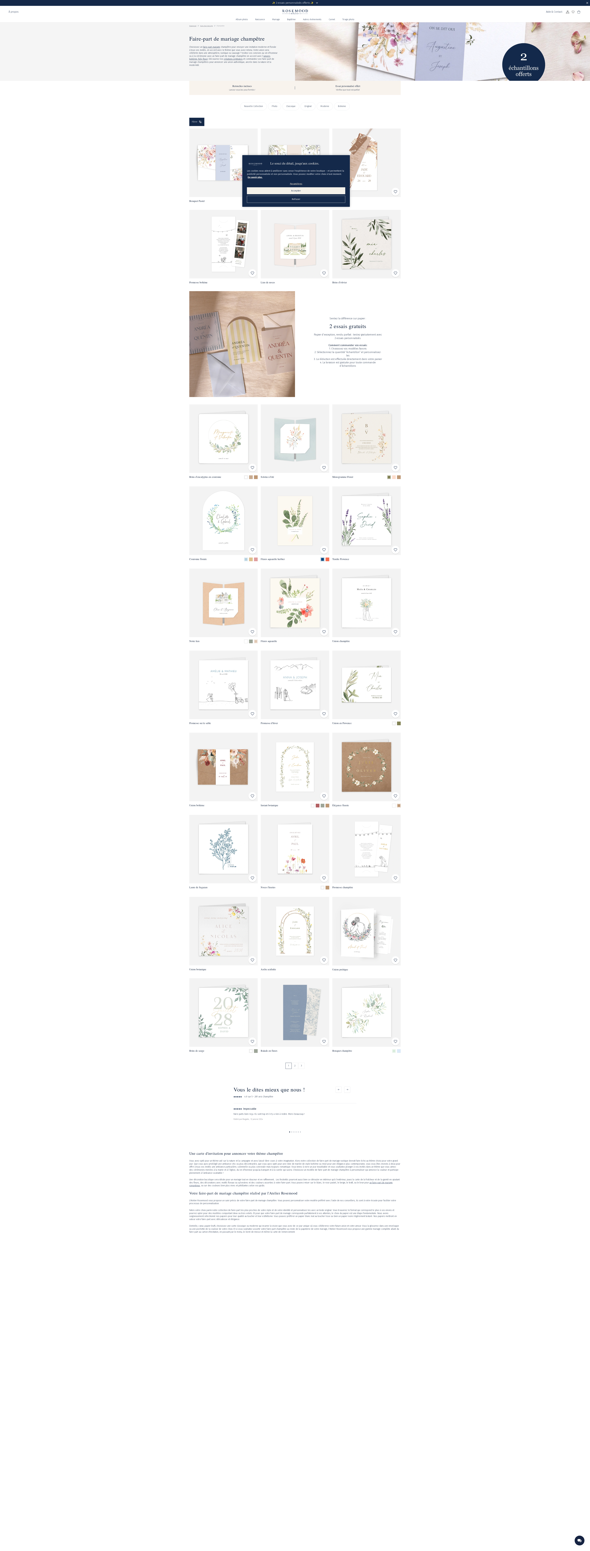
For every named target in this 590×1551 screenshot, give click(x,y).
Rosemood (192, 26)
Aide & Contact (554, 11)
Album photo (242, 19)
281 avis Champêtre (264, 1096)
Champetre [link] (220, 26)
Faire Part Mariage (206, 26)
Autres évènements (312, 19)
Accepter (296, 190)
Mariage (276, 19)
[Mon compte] (567, 12)
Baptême (291, 19)
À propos (14, 11)
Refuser (296, 199)
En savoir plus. (255, 177)
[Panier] (578, 12)
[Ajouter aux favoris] (395, 192)
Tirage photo (348, 19)
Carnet (332, 19)
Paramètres (296, 184)
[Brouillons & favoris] (573, 12)
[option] (246, 477)
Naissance (260, 19)
